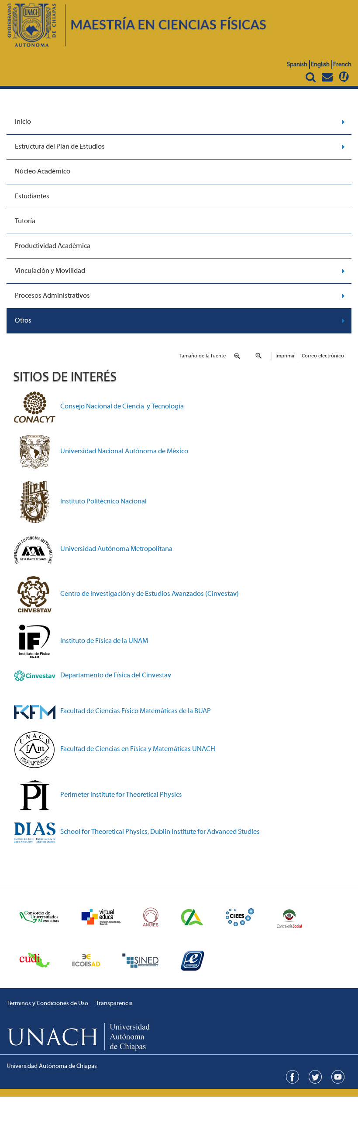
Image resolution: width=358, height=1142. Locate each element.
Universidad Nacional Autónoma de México (124, 451)
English (320, 64)
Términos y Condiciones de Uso (47, 1003)
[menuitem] (179, 122)
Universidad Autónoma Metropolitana (116, 549)
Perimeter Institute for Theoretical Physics (121, 795)
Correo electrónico (323, 356)
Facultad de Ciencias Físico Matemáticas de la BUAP (135, 711)
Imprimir (285, 356)
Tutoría (25, 221)
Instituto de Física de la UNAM (104, 641)
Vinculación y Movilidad (50, 271)
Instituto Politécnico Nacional (103, 501)
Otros (23, 320)
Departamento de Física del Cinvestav (115, 675)
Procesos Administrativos (52, 295)
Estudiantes (32, 196)
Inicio (23, 122)
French (342, 64)
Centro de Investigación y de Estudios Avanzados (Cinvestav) (149, 594)
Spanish (297, 64)
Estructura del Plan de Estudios (60, 146)
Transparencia (114, 1003)
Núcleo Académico (42, 171)
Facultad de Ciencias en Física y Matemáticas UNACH (137, 749)
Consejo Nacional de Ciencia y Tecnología (122, 406)
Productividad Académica (52, 246)
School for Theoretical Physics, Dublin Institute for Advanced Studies (160, 832)
